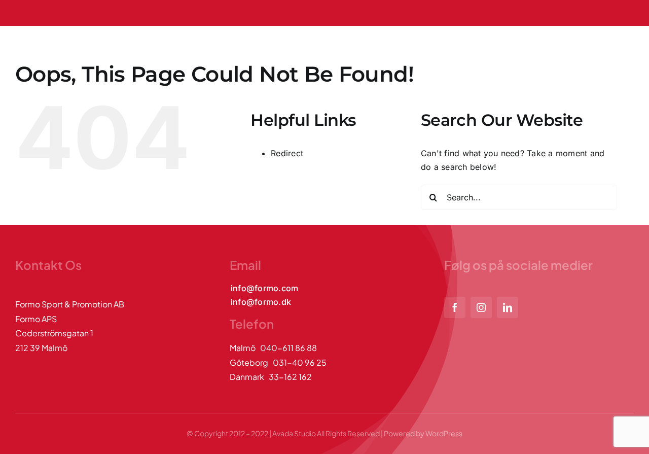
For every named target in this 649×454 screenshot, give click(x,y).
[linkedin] (507, 307)
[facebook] (454, 307)
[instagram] (481, 307)
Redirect (287, 153)
